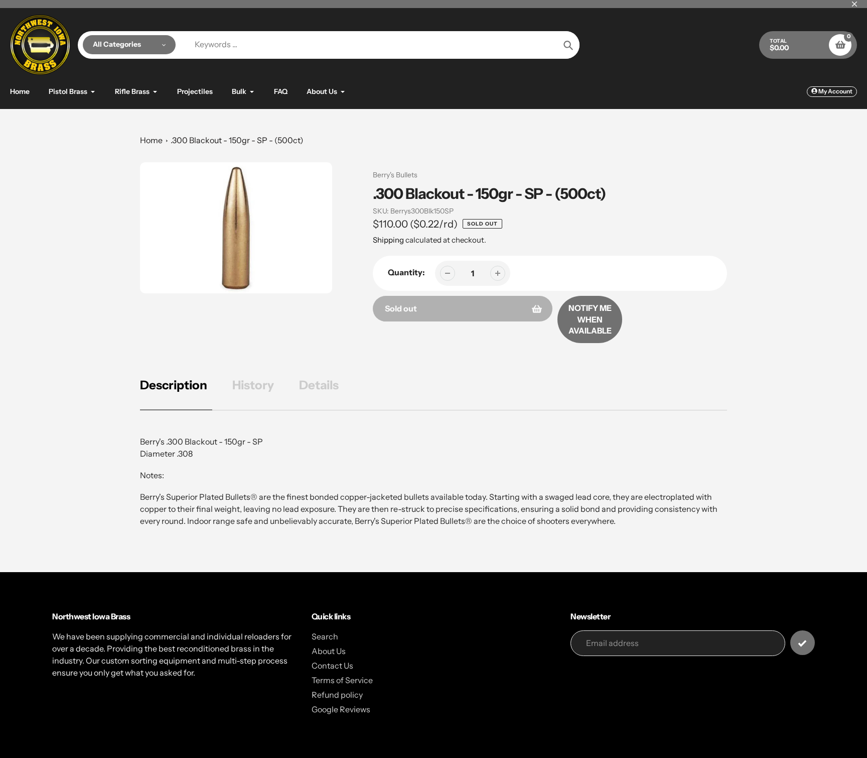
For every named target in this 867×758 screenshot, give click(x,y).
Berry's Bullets (395, 174)
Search (325, 636)
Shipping (388, 240)
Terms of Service (342, 680)
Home (151, 140)
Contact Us (332, 666)
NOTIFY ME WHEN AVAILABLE (590, 319)
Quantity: (406, 272)
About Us (329, 651)
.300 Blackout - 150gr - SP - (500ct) (237, 140)
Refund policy (337, 695)
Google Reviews (341, 709)
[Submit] (802, 642)
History (253, 385)
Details (319, 385)
